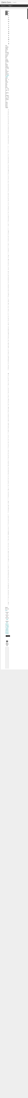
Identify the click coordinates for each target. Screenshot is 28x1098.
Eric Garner (6, 623)
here (6, 610)
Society (7, 633)
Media (7, 629)
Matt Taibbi (7, 76)
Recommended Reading (8, 27)
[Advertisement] (16, 32)
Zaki (7, 619)
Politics (6, 631)
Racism (7, 632)
